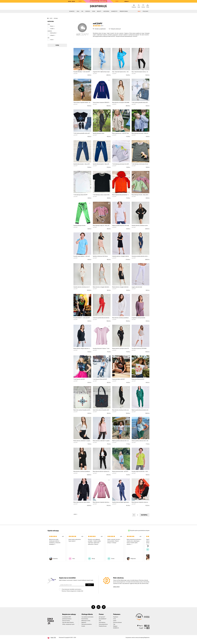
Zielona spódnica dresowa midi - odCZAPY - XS (140, 440)
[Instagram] (98, 607)
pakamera (48, 18)
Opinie (114, 620)
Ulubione (143, 7)
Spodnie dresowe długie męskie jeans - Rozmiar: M (121, 502)
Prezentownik (124, 11)
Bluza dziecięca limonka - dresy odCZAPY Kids (140, 194)
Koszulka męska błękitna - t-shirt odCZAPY (82, 256)
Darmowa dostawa (117, 622)
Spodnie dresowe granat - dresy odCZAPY (102, 164)
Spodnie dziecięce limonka (79, 225)
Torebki (52, 28)
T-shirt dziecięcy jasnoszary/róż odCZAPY (121, 164)
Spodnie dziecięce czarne (98, 133)
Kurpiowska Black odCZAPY (118, 379)
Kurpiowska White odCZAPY (138, 379)
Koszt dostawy (84, 618)
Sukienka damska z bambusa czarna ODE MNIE (140, 225)
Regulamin (83, 622)
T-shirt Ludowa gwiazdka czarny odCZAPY (82, 133)
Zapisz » (89, 584)
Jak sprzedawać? (102, 618)
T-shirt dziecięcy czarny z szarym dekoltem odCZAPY (102, 194)
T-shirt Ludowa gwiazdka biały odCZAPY (140, 102)
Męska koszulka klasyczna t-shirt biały (120, 225)
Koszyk (147, 7)
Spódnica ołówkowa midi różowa (100, 256)
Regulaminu (146, 637)
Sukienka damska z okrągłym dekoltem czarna (121, 256)
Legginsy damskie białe (137, 287)
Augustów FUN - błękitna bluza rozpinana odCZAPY (102, 71)
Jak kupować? (102, 616)
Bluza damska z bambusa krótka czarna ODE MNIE (121, 410)
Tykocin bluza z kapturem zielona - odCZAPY (82, 102)
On (82, 11)
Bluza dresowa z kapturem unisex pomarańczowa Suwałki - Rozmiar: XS (140, 502)
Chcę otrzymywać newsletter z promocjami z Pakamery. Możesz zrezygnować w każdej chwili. (72, 590)
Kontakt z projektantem (100, 28)
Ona (78, 11)
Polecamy (145, 11)
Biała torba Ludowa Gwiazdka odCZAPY (82, 410)
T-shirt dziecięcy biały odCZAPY (80, 194)
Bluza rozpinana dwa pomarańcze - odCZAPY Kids (121, 194)
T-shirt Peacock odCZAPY (79, 379)
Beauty (99, 11)
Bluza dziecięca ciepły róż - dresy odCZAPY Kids (102, 225)
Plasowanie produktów (86, 624)
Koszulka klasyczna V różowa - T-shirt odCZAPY (102, 348)
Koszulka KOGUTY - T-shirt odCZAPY (81, 317)
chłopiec (52, 35)
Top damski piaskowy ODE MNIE (139, 348)
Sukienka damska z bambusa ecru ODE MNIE (82, 287)
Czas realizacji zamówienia (87, 616)
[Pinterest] (104, 607)
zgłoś (63, 536)
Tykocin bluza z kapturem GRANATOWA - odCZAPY (102, 102)
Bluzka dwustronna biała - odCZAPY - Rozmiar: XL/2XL (121, 471)
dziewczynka (53, 33)
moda (51, 39)
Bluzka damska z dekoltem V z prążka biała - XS (82, 440)
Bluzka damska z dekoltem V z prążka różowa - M (102, 440)
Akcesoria (106, 11)
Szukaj (139, 7)
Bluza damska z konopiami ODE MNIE (120, 102)
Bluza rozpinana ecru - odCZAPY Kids (120, 133)
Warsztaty (114, 11)
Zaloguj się (134, 7)
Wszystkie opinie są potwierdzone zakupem (139, 530)
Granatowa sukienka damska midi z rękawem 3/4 (140, 256)
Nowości (71, 11)
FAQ (100, 620)
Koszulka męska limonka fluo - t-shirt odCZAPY (140, 471)
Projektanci (115, 616)
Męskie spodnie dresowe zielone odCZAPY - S (140, 410)
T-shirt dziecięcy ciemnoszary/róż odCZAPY (140, 164)
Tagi (114, 624)
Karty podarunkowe (103, 624)
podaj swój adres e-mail (65, 584)
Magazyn (115, 626)
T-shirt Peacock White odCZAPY (100, 379)
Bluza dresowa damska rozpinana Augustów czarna (102, 471)
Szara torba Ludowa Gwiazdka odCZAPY (102, 410)
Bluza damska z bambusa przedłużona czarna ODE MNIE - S (82, 471)
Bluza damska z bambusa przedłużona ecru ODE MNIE (121, 317)
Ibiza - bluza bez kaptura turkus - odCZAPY (121, 71)
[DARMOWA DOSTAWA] (98, 1)
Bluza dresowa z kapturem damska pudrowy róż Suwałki (102, 502)
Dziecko (87, 11)
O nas (114, 618)
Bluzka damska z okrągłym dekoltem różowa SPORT (102, 287)
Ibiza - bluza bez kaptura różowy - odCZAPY (140, 71)
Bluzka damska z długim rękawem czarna (82, 348)
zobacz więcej (116, 586)
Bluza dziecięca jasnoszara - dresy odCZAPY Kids (140, 133)
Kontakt (83, 626)
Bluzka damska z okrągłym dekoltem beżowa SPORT (121, 287)
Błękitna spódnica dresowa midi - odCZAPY (121, 440)
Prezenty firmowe (102, 626)
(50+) (102, 25)
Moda (51, 26)
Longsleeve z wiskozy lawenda (138, 317)
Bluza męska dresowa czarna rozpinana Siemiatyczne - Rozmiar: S (82, 502)
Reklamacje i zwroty (85, 620)
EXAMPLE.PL (116, 628)
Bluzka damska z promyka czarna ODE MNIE (121, 348)
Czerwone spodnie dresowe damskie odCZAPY (102, 317)
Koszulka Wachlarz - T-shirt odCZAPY (81, 71)
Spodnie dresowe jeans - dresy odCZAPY (82, 164)
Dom (93, 11)
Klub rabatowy (102, 622)
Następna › (144, 515)
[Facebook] (93, 607)
